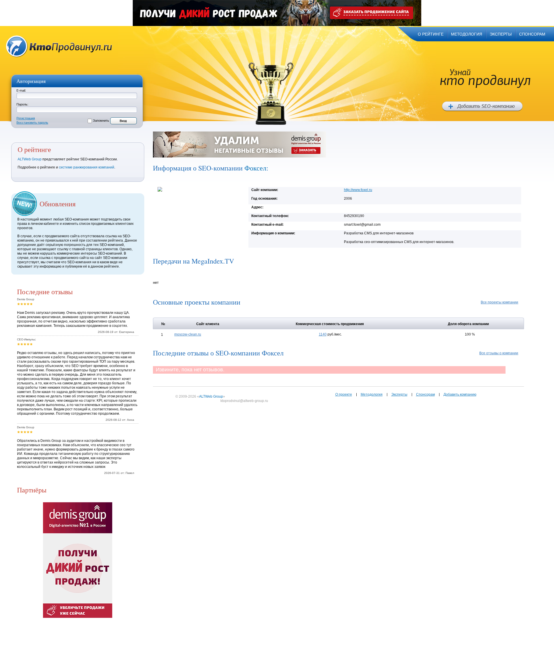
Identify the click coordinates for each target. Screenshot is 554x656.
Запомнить (101, 120)
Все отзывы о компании (498, 353)
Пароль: (22, 104)
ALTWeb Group (30, 159)
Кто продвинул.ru (59, 46)
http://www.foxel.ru (358, 190)
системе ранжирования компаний (86, 167)
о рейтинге (430, 34)
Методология (372, 394)
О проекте (343, 394)
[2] (21, 304)
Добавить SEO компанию (482, 106)
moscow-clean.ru (187, 334)
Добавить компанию (459, 394)
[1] (18, 304)
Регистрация (25, 118)
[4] (28, 304)
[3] (25, 304)
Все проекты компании (499, 302)
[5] (31, 304)
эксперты (501, 34)
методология (466, 34)
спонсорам (532, 34)
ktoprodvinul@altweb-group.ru (244, 401)
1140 (323, 334)
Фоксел (255, 168)
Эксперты (399, 394)
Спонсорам (425, 394)
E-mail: (21, 90)
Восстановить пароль (32, 122)
